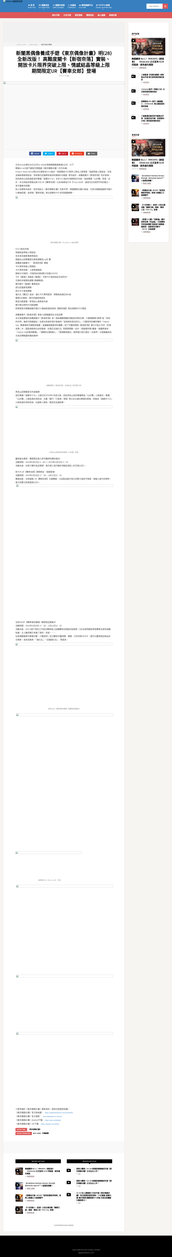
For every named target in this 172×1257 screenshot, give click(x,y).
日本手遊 (67, 15)
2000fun (146, 82)
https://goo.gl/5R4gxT (53, 1120)
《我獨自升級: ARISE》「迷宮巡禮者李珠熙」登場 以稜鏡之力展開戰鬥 (153, 192)
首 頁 (32, 6)
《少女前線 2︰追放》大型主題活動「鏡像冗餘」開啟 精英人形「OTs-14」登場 (153, 207)
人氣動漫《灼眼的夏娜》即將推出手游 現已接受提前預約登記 (152, 77)
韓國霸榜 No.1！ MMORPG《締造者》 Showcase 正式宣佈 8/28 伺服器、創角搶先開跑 (42, 1171)
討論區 (72, 6)
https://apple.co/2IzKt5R (50, 1124)
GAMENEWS (30, 1176)
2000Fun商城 (104, 6)
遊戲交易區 (59, 6)
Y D (68, 76)
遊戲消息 (44, 6)
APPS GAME (37, 1133)
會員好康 (113, 15)
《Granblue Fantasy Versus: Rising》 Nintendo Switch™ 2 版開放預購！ (152, 178)
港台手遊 (56, 15)
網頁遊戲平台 (86, 6)
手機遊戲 (45, 1133)
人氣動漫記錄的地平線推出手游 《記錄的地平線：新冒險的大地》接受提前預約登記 (152, 118)
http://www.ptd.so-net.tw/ (52, 1117)
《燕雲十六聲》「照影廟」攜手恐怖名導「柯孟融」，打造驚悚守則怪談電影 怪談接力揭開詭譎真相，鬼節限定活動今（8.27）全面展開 (153, 224)
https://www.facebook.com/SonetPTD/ (59, 1113)
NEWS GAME (31, 1188)
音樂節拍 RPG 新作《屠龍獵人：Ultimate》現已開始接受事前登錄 (152, 103)
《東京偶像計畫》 (34, 1129)
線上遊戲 (101, 15)
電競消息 (90, 15)
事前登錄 (78, 15)
